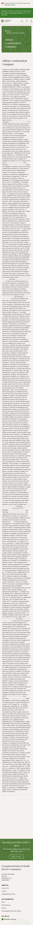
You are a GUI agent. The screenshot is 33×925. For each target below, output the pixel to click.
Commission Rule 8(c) (16, 13)
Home (8, 31)
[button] (1, 13)
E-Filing (22, 21)
